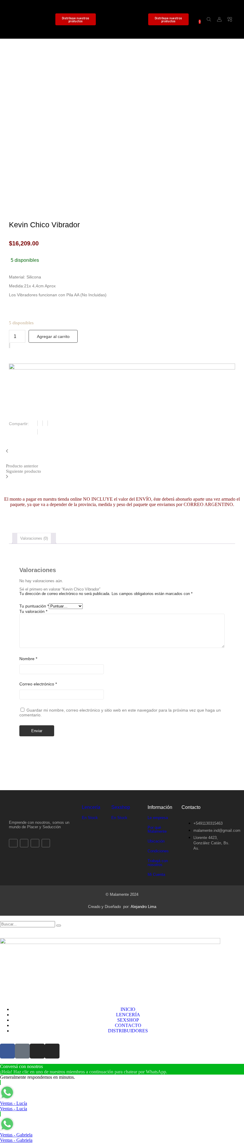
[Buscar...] (209, 19)
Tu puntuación (34, 606)
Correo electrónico (38, 684)
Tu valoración (33, 611)
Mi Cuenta (156, 874)
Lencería (91, 807)
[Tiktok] (24, 14)
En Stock (90, 817)
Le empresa (158, 817)
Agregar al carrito (53, 336)
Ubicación (156, 841)
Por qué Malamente (157, 829)
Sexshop (120, 807)
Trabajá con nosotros (158, 863)
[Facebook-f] (14, 14)
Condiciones (158, 851)
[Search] (58, 925)
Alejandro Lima (143, 906)
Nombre (28, 658)
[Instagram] (35, 14)
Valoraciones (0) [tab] (34, 538)
